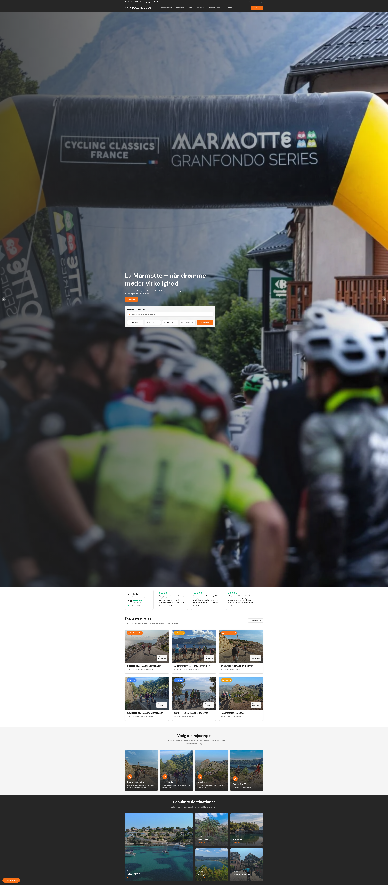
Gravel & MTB (201, 8)
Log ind (245, 8)
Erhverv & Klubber (216, 8)
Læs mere (131, 299)
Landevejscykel (166, 8)
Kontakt (229, 8)
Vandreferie (179, 8)
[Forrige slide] (4, 299)
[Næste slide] (384, 299)
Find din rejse (257, 8)
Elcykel (189, 8)
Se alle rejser (254, 620)
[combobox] (135, 322)
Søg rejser (206, 322)
